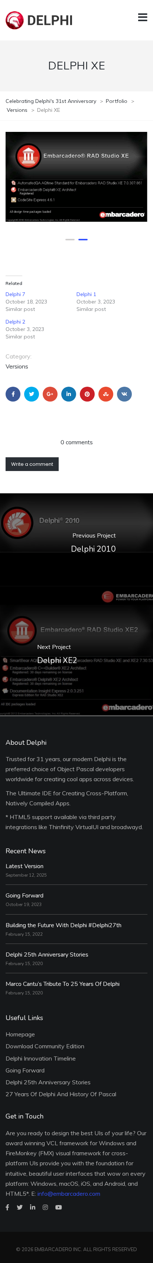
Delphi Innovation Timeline (41, 1058)
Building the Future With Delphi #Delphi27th (63, 925)
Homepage (20, 1034)
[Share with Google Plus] (50, 394)
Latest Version (24, 866)
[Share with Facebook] (13, 394)
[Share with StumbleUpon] (105, 394)
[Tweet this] (31, 394)
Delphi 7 (15, 294)
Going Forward (24, 896)
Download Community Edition (45, 1046)
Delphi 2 (15, 321)
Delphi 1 (86, 294)
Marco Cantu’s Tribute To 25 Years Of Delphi (63, 984)
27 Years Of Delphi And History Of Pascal (61, 1094)
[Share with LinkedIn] (68, 394)
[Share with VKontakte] (124, 394)
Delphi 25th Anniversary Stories (47, 955)
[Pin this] (87, 394)
